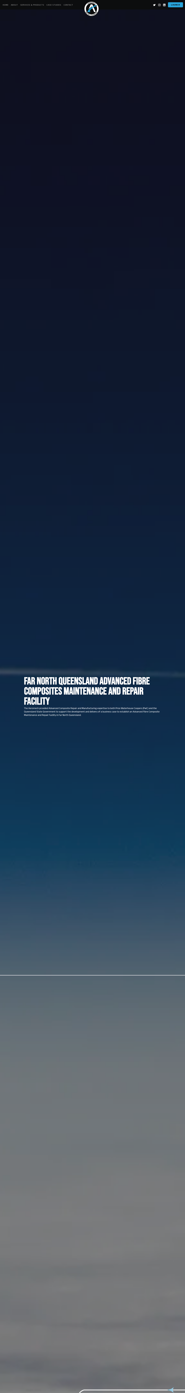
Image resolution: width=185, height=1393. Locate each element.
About (14, 5)
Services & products (32, 5)
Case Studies (54, 5)
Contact (68, 5)
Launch (175, 5)
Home (6, 5)
